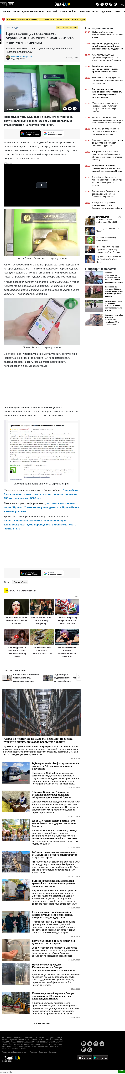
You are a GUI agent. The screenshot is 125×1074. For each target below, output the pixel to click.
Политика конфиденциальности (14, 1052)
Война (72, 11)
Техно (95, 11)
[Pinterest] (115, 4)
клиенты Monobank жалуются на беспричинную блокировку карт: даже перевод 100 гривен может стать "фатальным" (40, 524)
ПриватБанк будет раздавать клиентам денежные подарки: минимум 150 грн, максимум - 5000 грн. (41, 494)
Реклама (33, 1052)
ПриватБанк (20, 582)
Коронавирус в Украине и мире (54, 20)
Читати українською (67, 28)
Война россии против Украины (22, 20)
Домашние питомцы (33, 11)
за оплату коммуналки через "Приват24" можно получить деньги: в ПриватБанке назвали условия (41, 507)
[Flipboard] (110, 4)
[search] (122, 4)
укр (3, 4)
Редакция (43, 1052)
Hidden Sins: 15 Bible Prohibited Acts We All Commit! (16, 620)
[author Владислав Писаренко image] (8, 57)
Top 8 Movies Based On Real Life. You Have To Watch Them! (108, 259)
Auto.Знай (51, 11)
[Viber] (102, 4)
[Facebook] (65, 108)
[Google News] (101, 1043)
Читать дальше (42, 1023)
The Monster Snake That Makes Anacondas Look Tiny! (41, 650)
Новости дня (78, 20)
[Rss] (106, 4)
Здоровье (106, 11)
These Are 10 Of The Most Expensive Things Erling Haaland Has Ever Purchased (109, 249)
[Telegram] (97, 4)
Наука (117, 11)
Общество (84, 11)
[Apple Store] (85, 1058)
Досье (16, 11)
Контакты (53, 1052)
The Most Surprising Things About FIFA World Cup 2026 (67, 620)
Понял (121, 1071)
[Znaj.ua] (62, 4)
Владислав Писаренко (21, 56)
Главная (5, 11)
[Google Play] (100, 1058)
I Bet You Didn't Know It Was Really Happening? (41, 620)
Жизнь (63, 11)
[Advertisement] (42, 387)
